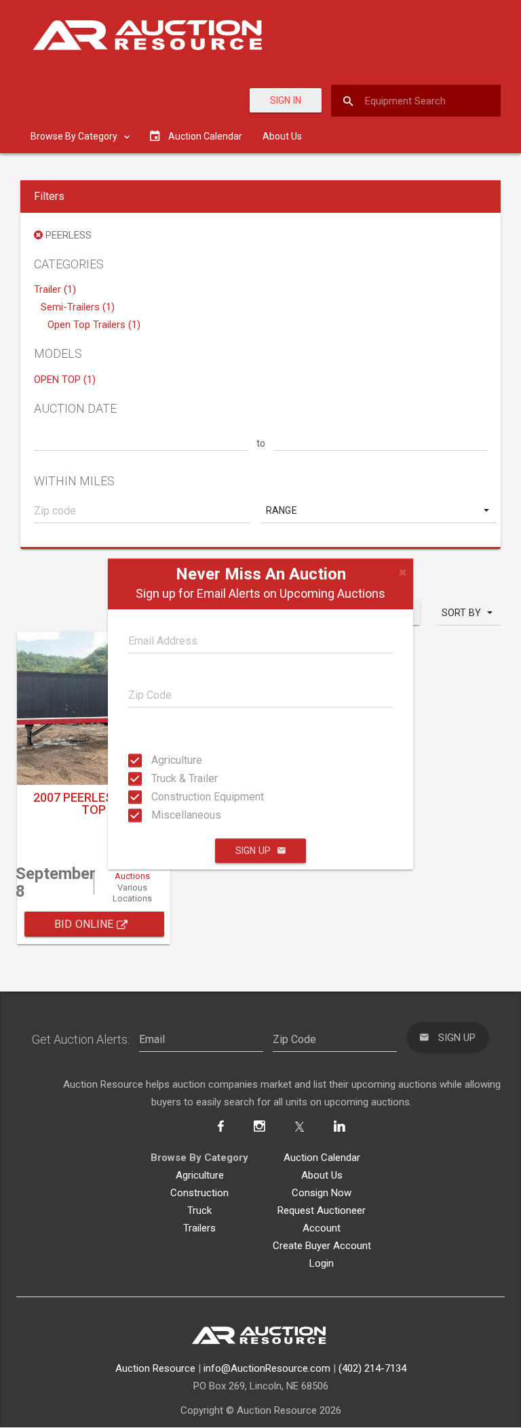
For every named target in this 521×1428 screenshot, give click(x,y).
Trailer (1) (55, 289)
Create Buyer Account (322, 1246)
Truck (199, 1210)
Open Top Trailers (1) (93, 325)
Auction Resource (155, 1368)
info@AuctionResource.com (267, 1368)
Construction (199, 1193)
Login (321, 1263)
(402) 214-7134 (372, 1368)
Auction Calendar (322, 1157)
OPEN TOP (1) (65, 379)
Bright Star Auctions (132, 870)
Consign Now (321, 1193)
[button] (378, 510)
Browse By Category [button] (75, 136)
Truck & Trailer (164, 778)
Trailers (199, 1228)
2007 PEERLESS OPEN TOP (93, 803)
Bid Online (85, 924)
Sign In (285, 100)
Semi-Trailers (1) (78, 307)
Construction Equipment (164, 796)
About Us (282, 136)
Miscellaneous (164, 815)
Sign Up (253, 850)
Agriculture (164, 760)
